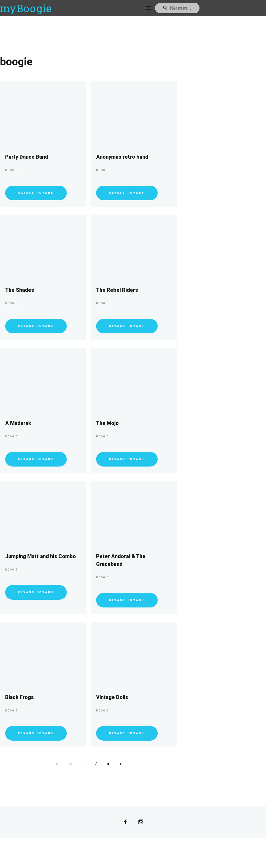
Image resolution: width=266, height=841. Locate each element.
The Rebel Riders (117, 290)
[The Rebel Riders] (134, 247)
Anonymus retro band (122, 157)
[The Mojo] (134, 380)
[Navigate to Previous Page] (70, 763)
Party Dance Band (26, 157)
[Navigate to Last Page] (121, 763)
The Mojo (107, 423)
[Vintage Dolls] (134, 654)
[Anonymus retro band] (134, 113)
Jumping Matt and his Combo (40, 556)
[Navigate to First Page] (57, 763)
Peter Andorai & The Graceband (120, 560)
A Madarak (18, 423)
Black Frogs (19, 697)
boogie (11, 170)
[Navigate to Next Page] (108, 763)
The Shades (19, 290)
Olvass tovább (36, 192)
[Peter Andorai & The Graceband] (134, 513)
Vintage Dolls (112, 697)
